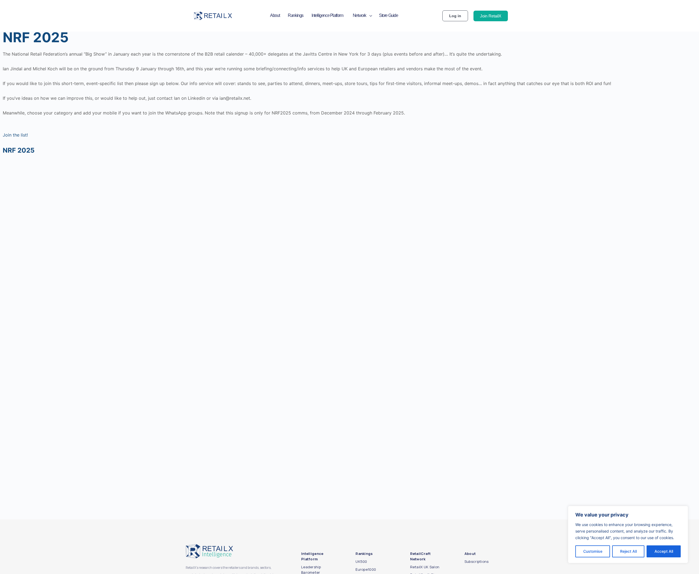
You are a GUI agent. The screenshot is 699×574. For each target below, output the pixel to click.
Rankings (295, 15)
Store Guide (388, 15)
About (275, 15)
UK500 (361, 561)
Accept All (663, 551)
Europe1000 (366, 569)
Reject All (628, 551)
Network (359, 15)
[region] (628, 534)
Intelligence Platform (327, 15)
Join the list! (15, 135)
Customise (592, 551)
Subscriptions (476, 561)
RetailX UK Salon (425, 566)
